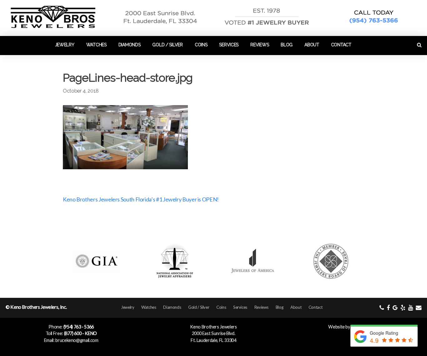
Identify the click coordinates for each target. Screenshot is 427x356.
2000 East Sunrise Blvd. (213, 333)
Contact (341, 44)
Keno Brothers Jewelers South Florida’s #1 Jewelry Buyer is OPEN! (141, 199)
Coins (201, 44)
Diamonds (129, 44)
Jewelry (64, 44)
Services (229, 44)
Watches (96, 44)
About (311, 44)
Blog (287, 44)
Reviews (259, 44)
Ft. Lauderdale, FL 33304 (213, 340)
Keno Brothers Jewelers (213, 326)
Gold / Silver (167, 44)
